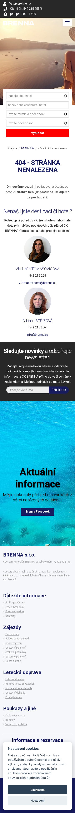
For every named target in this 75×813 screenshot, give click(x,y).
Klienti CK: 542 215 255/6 (26, 8)
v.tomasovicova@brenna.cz (37, 283)
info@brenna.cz (37, 335)
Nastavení (37, 800)
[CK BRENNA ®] (19, 23)
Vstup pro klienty (20, 3)
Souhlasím (37, 789)
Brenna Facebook (37, 511)
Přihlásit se (59, 389)
